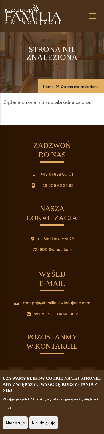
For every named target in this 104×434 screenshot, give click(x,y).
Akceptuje (15, 422)
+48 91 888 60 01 (56, 174)
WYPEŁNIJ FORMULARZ (56, 314)
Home (48, 86)
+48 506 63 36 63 (56, 185)
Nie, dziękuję (43, 422)
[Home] (33, 16)
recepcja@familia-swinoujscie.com (56, 303)
